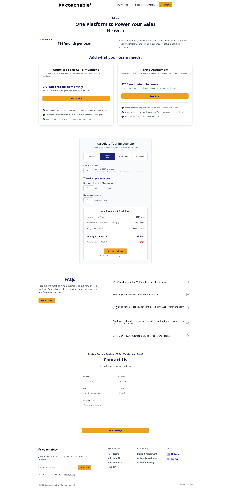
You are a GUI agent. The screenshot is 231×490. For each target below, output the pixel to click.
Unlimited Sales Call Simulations (98, 183)
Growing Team (107, 156)
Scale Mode (123, 156)
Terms (182, 485)
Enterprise (140, 156)
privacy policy (69, 474)
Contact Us (151, 4)
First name (86, 377)
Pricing (138, 4)
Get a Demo (165, 4)
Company (121, 388)
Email (84, 388)
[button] (123, 4)
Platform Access (90, 165)
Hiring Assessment (92, 195)
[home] (76, 4)
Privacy (189, 485)
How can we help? (89, 400)
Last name (121, 377)
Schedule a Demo (116, 251)
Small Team (90, 156)
